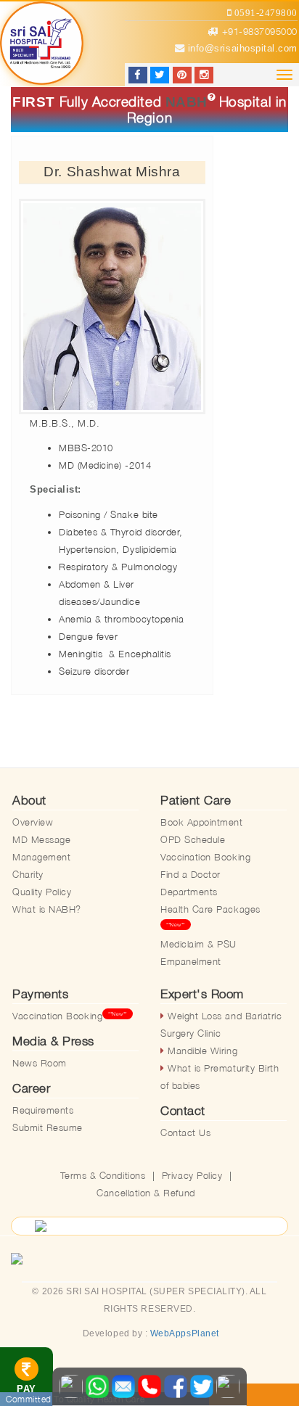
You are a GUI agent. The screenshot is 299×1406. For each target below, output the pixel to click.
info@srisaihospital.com (241, 48)
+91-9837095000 (260, 31)
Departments (189, 891)
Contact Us (185, 1132)
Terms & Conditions (103, 1175)
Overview (32, 822)
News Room (39, 1063)
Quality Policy (41, 891)
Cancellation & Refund (145, 1193)
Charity (28, 874)
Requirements (42, 1110)
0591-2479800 (265, 12)
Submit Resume (47, 1127)
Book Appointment (201, 822)
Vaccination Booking (205, 857)
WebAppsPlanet (184, 1333)
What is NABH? (46, 909)
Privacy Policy (192, 1175)
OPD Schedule (192, 839)
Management (41, 857)
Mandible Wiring (201, 1050)
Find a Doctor (190, 874)
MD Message (41, 839)
